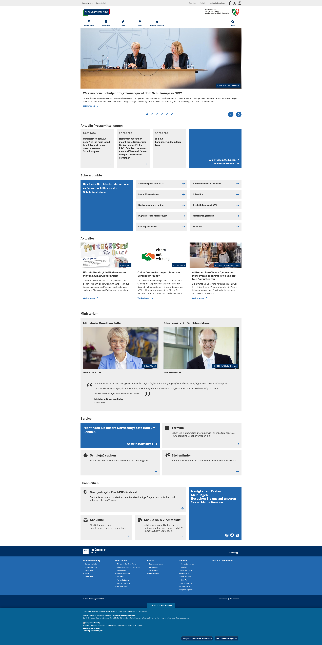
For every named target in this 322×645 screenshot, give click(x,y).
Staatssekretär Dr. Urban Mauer (128, 567)
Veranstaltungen (123, 580)
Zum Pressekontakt (225, 163)
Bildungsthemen (91, 567)
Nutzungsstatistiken (92, 628)
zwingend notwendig (92, 623)
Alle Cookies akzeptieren (226, 638)
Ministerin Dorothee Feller (126, 564)
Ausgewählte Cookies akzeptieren (197, 638)
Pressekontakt (154, 574)
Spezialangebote (187, 590)
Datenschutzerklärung (127, 615)
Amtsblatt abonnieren (222, 560)
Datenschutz (234, 599)
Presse (150, 560)
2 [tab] (152, 114)
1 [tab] (147, 114)
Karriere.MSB (122, 586)
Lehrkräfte (89, 570)
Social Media (153, 570)
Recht (87, 574)
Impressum (185, 574)
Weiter (239, 114)
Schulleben (89, 577)
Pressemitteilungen (156, 564)
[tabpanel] (161, 69)
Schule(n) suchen (187, 564)
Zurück (230, 114)
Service (183, 560)
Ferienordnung (186, 583)
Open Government (123, 574)
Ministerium (121, 560)
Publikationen (186, 577)
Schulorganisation (91, 564)
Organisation (121, 570)
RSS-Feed (184, 580)
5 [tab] (167, 114)
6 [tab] (172, 114)
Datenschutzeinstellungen (161, 605)
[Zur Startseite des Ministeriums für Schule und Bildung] (96, 12)
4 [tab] (162, 114)
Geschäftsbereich (123, 583)
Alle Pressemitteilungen (222, 159)
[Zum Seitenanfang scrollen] (316, 640)
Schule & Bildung (91, 560)
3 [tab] (157, 114)
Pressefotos (153, 567)
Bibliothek (120, 577)
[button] (217, 3)
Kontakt (184, 567)
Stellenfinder (186, 586)
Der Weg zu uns (186, 570)
